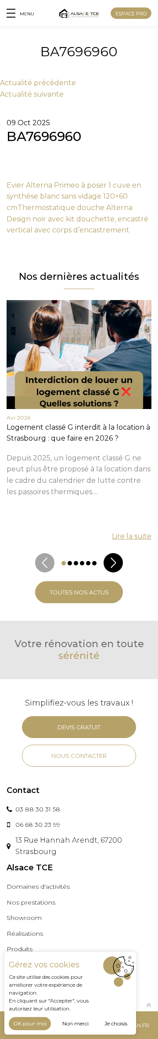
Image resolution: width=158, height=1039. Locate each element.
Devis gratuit (79, 727)
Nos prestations (31, 902)
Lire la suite (131, 536)
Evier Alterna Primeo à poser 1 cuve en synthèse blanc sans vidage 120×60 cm (74, 196)
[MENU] (11, 13)
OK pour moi (30, 1023)
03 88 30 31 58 (37, 809)
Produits (19, 949)
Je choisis (115, 1023)
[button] (63, 563)
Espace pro (131, 14)
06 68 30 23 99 (37, 825)
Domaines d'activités (38, 887)
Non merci (75, 1023)
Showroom (24, 918)
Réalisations (25, 934)
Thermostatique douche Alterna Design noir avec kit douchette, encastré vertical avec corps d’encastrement (77, 218)
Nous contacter (79, 755)
